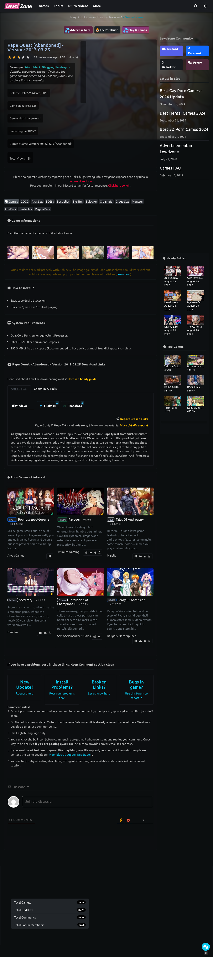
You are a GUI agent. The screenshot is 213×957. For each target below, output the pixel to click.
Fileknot (49, 405)
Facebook (195, 53)
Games (44, 6)
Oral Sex (10, 209)
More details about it (134, 425)
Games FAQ (170, 167)
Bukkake (91, 201)
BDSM (50, 201)
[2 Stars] (14, 57)
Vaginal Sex (42, 209)
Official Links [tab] (19, 389)
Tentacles (25, 209)
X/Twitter (169, 67)
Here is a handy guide (82, 379)
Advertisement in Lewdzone (176, 148)
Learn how (123, 274)
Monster (137, 201)
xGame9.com (133, 17)
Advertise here (77, 30)
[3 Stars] (19, 57)
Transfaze (75, 405)
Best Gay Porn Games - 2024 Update (181, 93)
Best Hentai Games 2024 (182, 112)
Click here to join (119, 185)
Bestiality (63, 201)
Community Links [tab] (45, 388)
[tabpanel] (80, 404)
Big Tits (78, 201)
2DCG (24, 201)
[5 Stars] (28, 57)
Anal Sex (37, 201)
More (97, 6)
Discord (172, 49)
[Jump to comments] (206, 947)
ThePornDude (109, 30)
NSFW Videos (78, 6)
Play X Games (135, 30)
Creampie (106, 201)
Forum (58, 6)
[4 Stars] (23, 57)
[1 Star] (9, 57)
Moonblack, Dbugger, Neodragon (47, 67)
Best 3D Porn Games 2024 (184, 129)
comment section (80, 181)
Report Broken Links (134, 419)
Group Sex (122, 201)
